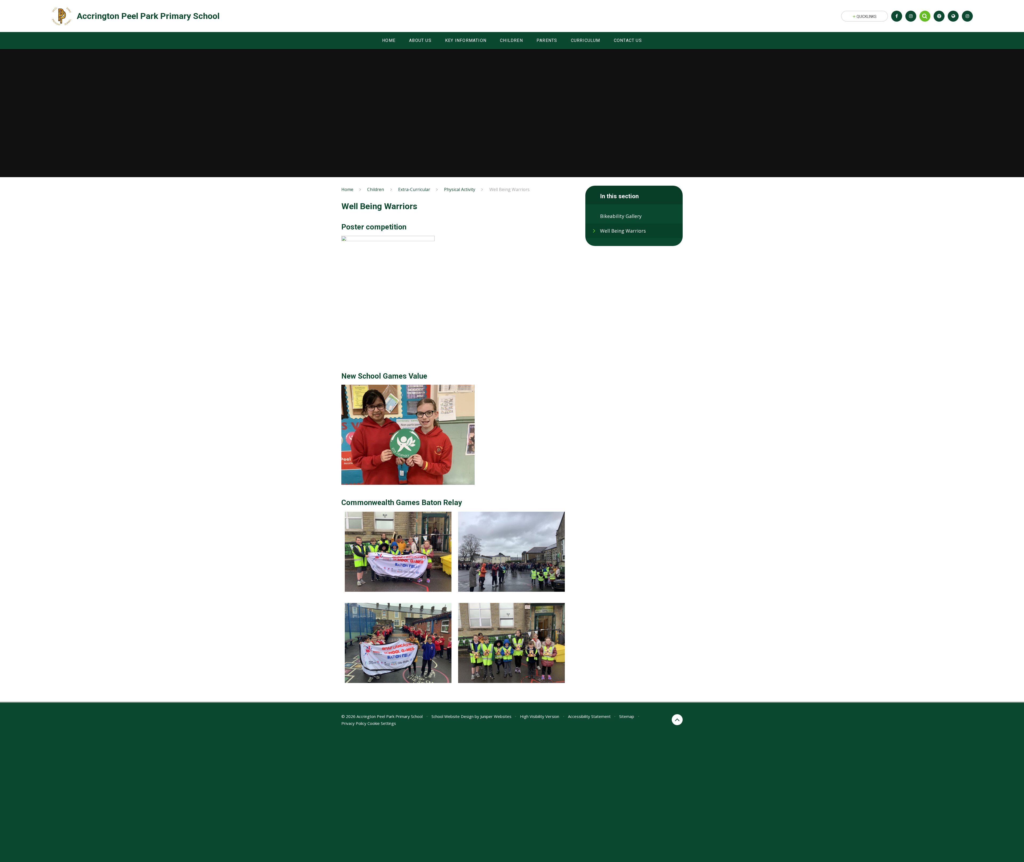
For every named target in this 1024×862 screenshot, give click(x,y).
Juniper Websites (495, 716)
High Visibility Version (539, 716)
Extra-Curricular (414, 189)
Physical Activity (459, 189)
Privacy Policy (353, 723)
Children (375, 189)
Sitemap (626, 716)
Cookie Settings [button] (381, 723)
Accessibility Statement (589, 716)
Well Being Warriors (509, 189)
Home (347, 189)
